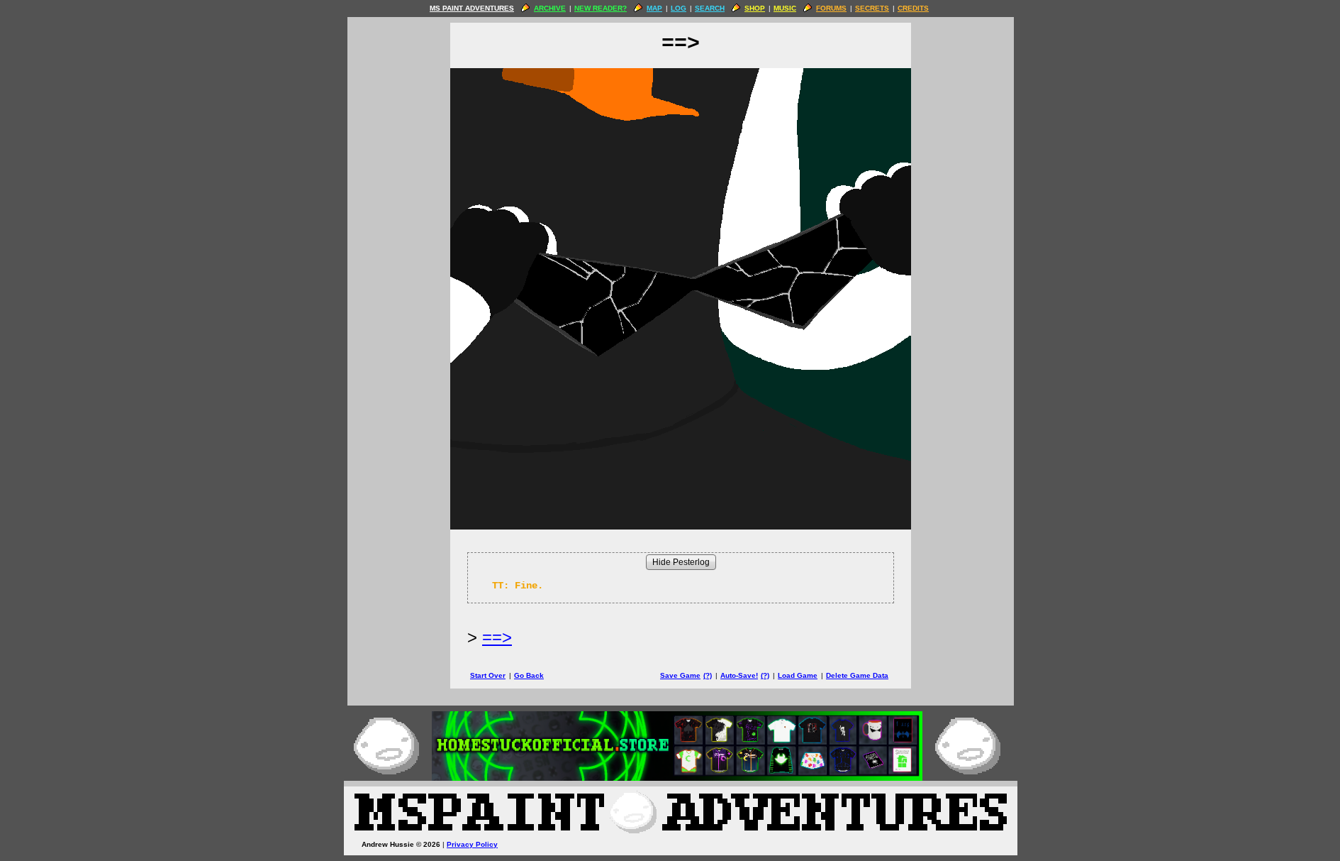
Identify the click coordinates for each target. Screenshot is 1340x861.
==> (497, 637)
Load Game (797, 675)
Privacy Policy (472, 844)
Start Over (488, 675)
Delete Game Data (857, 675)
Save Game (680, 675)
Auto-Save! (739, 675)
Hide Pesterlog (681, 562)
